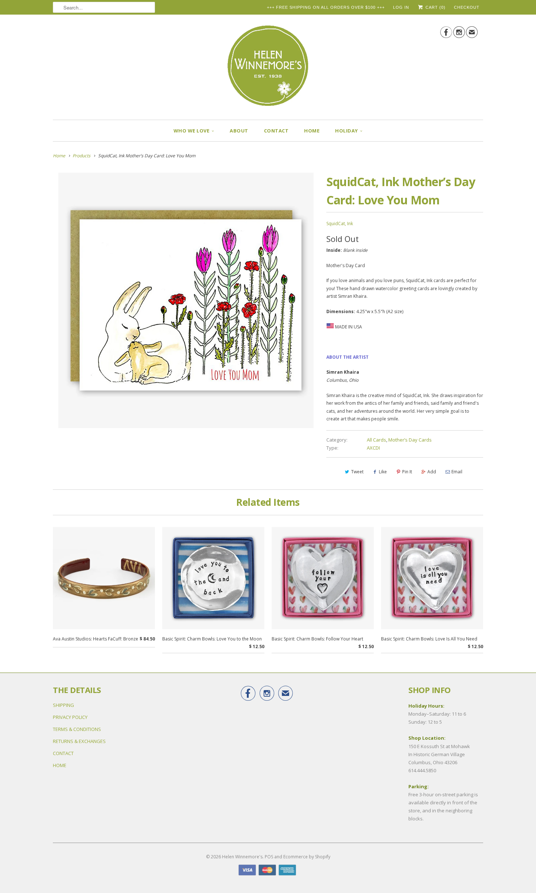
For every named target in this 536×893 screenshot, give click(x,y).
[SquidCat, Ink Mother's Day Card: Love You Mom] (186, 300)
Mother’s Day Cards (410, 439)
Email (456, 472)
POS (269, 857)
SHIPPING (63, 705)
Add (431, 472)
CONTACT (276, 130)
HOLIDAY (346, 130)
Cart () (435, 7)
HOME (311, 130)
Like (383, 472)
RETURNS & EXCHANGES (79, 741)
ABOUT (239, 130)
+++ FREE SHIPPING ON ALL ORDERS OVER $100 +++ (326, 7)
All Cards (376, 439)
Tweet (357, 472)
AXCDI (373, 447)
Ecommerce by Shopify (306, 857)
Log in (401, 7)
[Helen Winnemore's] (268, 69)
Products (81, 156)
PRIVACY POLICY (70, 717)
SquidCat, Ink (339, 223)
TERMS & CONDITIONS (77, 729)
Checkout (466, 7)
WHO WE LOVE (192, 130)
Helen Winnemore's (242, 857)
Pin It (407, 472)
